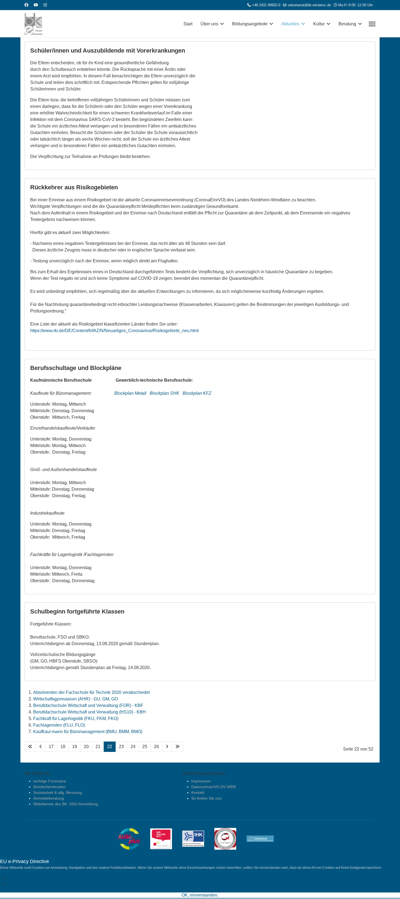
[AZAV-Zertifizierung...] (229, 838)
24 (133, 746)
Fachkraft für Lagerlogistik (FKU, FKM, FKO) (75, 718)
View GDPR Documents (32, 884)
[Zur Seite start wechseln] (30, 747)
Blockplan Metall (130, 393)
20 (86, 746)
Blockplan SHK (164, 393)
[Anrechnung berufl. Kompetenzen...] (264, 838)
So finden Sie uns (206, 798)
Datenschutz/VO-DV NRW (213, 787)
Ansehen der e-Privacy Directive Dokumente (51, 877)
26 (156, 746)
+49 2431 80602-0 (266, 5)
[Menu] (372, 24)
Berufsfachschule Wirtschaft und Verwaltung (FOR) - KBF (88, 705)
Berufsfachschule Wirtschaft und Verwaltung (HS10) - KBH (89, 712)
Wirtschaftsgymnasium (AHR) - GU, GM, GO (75, 699)
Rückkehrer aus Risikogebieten (74, 187)
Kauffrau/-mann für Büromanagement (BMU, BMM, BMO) (87, 731)
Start (187, 24)
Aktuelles (290, 24)
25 (144, 746)
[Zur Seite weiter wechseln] (167, 747)
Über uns (209, 24)
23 (121, 746)
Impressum (201, 781)
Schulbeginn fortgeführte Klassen (77, 611)
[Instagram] (45, 5)
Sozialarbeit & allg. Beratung (57, 792)
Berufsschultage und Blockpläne (75, 368)
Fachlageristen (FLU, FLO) (59, 725)
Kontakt (197, 792)
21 (98, 746)
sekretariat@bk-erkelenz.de (309, 5)
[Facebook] (26, 5)
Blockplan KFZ (197, 393)
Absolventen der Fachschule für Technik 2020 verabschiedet (91, 692)
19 (74, 746)
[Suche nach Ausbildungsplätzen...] (133, 838)
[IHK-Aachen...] (197, 838)
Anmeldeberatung (48, 798)
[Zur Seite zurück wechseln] (40, 747)
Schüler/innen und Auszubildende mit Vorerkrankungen (107, 50)
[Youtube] (36, 5)
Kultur (319, 24)
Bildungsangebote (249, 24)
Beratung (347, 24)
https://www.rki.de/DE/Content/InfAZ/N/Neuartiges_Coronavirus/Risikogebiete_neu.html (114, 330)
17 (51, 746)
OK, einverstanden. (200, 895)
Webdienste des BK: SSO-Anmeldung (65, 804)
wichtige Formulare (49, 781)
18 (62, 746)
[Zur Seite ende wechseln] (177, 747)
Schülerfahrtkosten (49, 787)
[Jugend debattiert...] (165, 838)
